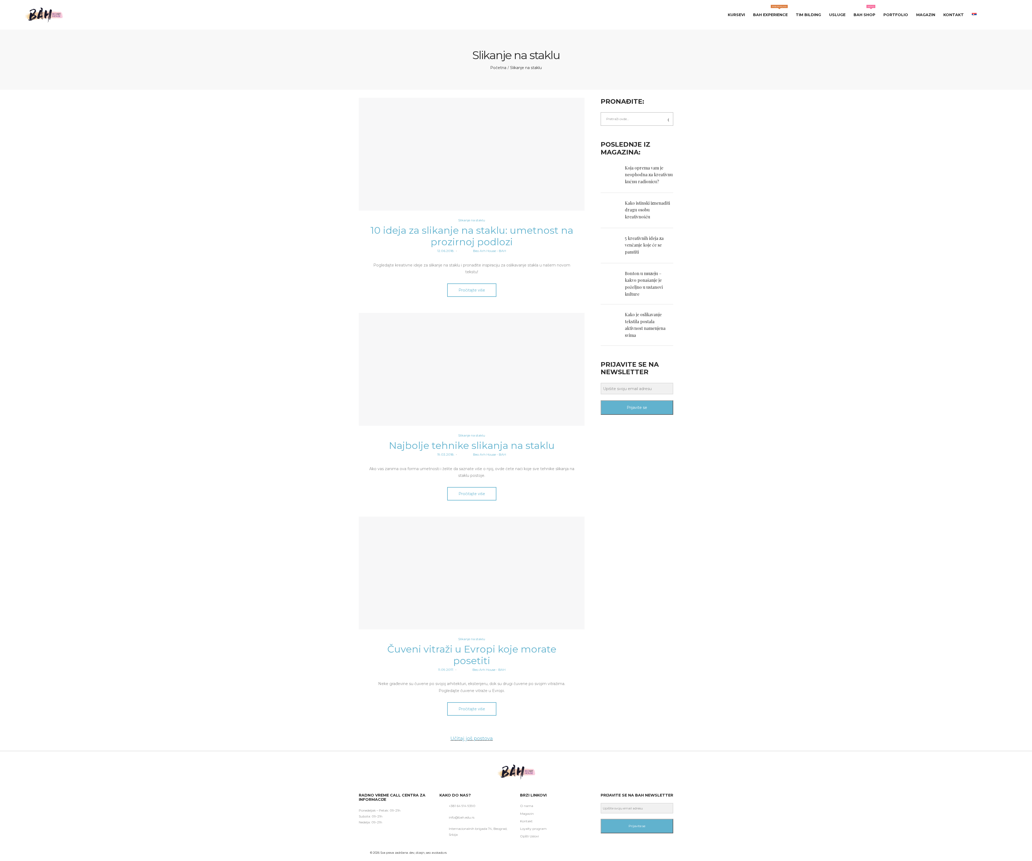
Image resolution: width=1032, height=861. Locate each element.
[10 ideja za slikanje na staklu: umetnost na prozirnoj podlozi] (472, 154)
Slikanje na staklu (471, 220)
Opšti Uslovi (529, 836)
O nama (526, 806)
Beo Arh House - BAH (482, 251)
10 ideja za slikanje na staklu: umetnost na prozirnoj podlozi (471, 236)
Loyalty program (533, 829)
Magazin (527, 814)
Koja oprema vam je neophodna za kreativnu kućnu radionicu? (649, 174)
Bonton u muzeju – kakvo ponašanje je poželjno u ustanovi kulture (644, 284)
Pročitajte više (471, 290)
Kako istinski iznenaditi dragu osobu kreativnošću (647, 209)
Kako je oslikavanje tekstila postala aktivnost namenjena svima (645, 325)
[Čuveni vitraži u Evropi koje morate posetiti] (472, 573)
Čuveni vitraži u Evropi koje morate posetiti (471, 655)
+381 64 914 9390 (462, 806)
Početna (498, 67)
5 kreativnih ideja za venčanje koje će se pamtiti (644, 245)
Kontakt (526, 821)
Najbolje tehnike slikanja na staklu (472, 445)
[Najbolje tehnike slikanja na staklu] (472, 369)
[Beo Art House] (44, 15)
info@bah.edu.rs (461, 817)
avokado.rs (439, 853)
